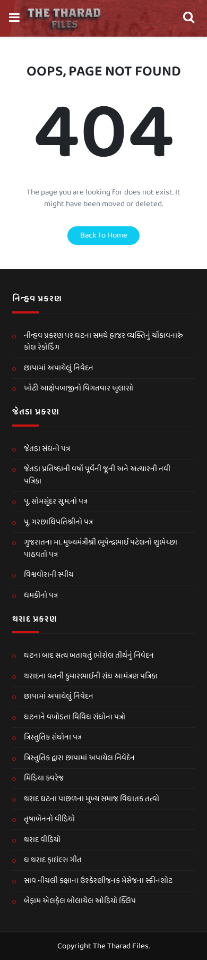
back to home (103, 235)
